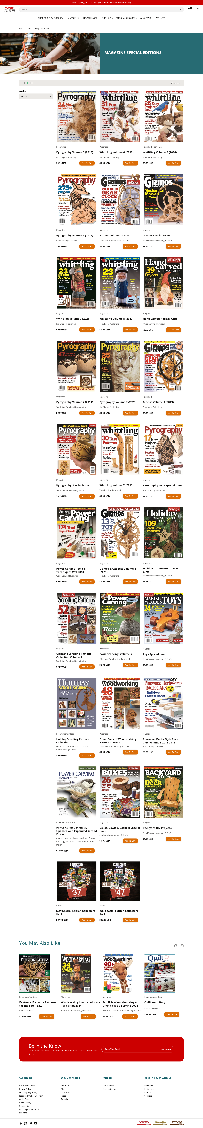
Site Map (23, 1112)
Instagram (149, 1089)
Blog (63, 1089)
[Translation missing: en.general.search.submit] (181, 9)
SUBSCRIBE (166, 1049)
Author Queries (109, 1089)
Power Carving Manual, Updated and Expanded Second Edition (76, 831)
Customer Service (27, 1085)
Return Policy (25, 1089)
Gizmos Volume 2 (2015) (115, 235)
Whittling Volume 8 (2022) (116, 318)
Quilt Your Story (154, 1002)
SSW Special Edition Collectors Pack (75, 912)
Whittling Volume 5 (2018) (160, 152)
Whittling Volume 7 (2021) (73, 318)
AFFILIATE (160, 18)
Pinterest (148, 1092)
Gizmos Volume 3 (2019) (158, 402)
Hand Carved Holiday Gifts (160, 318)
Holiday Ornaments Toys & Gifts (160, 570)
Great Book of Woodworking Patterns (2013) (118, 740)
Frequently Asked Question (31, 1096)
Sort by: (22, 91)
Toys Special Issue (154, 654)
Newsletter (66, 1092)
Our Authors (108, 1085)
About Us (65, 1085)
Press (63, 1096)
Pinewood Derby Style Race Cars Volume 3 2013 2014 (160, 740)
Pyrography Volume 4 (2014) (74, 402)
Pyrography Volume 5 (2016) (74, 235)
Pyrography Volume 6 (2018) (74, 152)
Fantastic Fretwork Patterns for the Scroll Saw (37, 1003)
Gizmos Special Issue (156, 235)
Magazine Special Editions (39, 28)
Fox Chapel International (30, 1109)
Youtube (148, 1096)
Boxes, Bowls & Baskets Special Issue (120, 829)
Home (22, 28)
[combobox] (101, 9)
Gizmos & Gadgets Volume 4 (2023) (118, 570)
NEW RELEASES (90, 18)
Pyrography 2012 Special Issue (162, 485)
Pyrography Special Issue (72, 485)
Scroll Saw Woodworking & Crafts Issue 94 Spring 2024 (120, 1003)
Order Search (25, 1099)
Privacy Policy (25, 1102)
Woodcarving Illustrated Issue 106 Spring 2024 (80, 1003)
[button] (50, 18)
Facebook (148, 1085)
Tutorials (65, 1099)
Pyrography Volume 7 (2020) (118, 402)
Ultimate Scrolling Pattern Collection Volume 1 (73, 655)
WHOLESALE (145, 18)
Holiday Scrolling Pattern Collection (72, 740)
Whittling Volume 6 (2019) (116, 152)
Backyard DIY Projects (157, 828)
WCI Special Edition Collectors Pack (119, 912)
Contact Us (24, 1106)
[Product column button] (24, 83)
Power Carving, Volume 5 (116, 654)
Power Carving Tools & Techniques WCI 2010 (71, 570)
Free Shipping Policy (28, 1092)
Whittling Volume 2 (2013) (116, 485)
